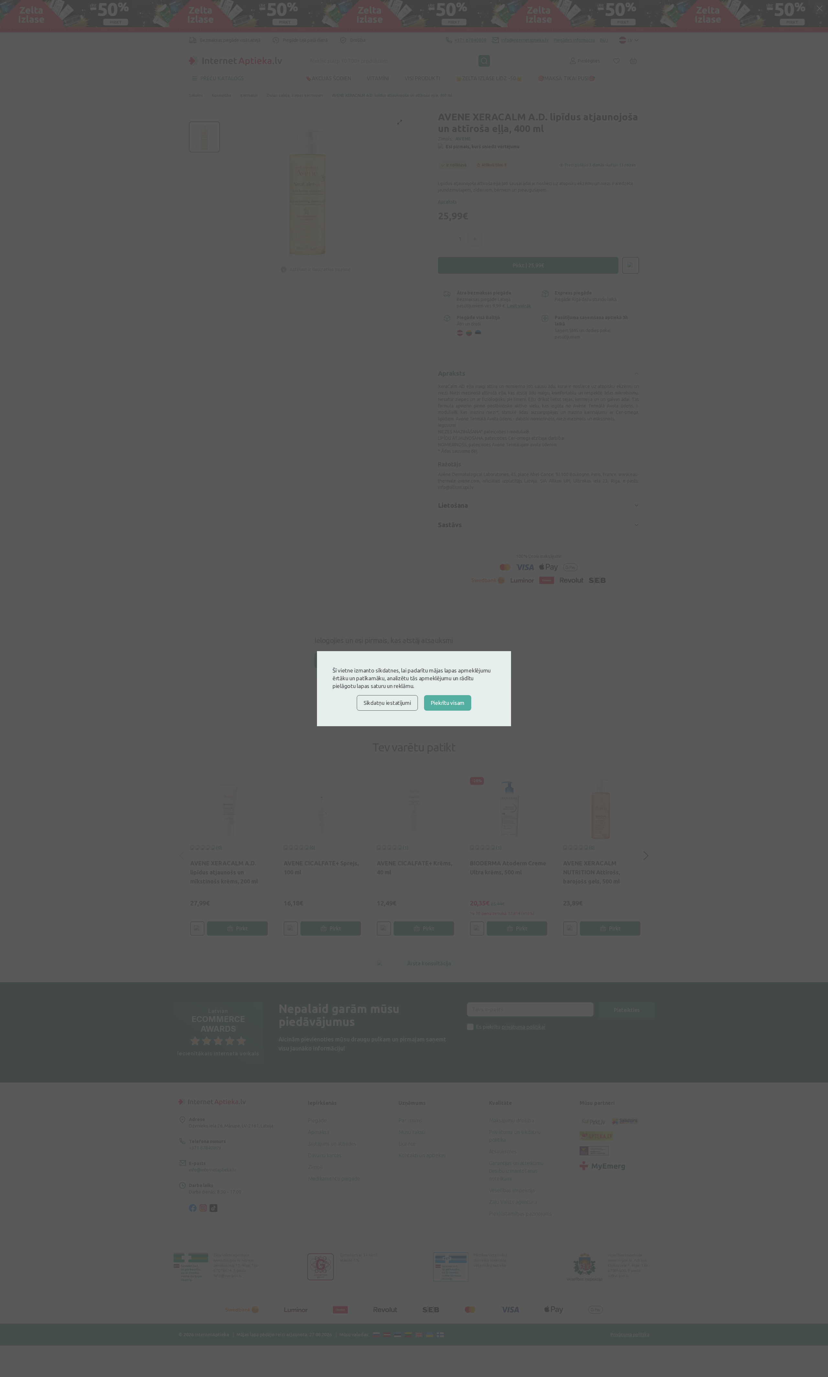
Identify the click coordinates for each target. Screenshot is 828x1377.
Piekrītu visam (447, 703)
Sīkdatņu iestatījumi (387, 703)
